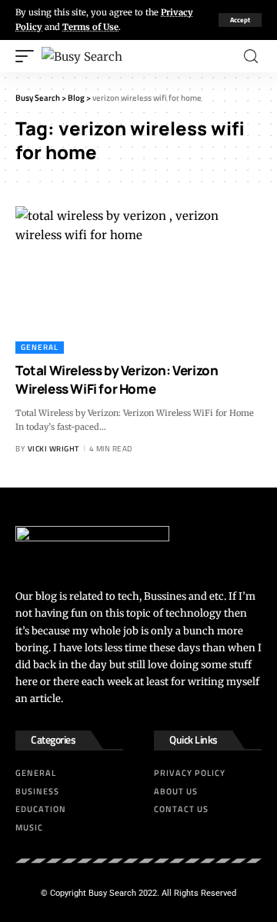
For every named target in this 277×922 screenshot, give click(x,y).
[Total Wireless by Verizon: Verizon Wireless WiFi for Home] (138, 280)
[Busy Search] (82, 56)
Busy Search (112, 893)
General (39, 347)
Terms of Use (90, 27)
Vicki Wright (53, 448)
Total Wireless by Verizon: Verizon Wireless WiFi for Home (116, 379)
